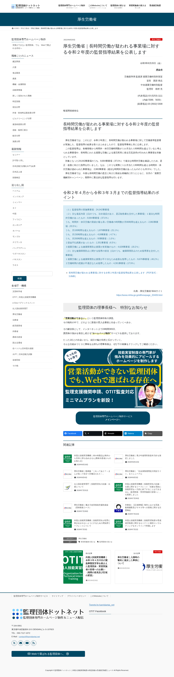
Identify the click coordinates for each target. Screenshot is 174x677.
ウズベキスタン (19, 254)
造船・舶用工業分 (20, 130)
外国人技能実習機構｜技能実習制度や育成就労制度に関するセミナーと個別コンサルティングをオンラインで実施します (143, 523)
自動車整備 (17, 90)
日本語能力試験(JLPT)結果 (24, 166)
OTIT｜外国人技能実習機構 (24, 297)
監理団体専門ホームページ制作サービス (31, 596)
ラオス (15, 265)
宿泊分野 (16, 107)
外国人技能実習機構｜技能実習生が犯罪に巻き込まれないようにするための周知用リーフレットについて (92, 523)
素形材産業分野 (19, 124)
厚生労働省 (156, 39)
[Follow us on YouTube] (27, 643)
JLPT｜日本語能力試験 (22, 354)
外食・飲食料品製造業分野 (24, 113)
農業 (14, 78)
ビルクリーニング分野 (22, 118)
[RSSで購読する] (33, 643)
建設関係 (16, 61)
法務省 (15, 320)
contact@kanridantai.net (29, 636)
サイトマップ (57, 596)
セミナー (16, 155)
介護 (14, 67)
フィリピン (17, 219)
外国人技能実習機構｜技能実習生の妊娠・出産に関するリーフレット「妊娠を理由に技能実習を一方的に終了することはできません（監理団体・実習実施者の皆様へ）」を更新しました (143, 489)
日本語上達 (17, 172)
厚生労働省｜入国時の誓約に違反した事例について (128, 560)
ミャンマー (17, 202)
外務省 (15, 331)
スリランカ (17, 242)
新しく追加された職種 (22, 96)
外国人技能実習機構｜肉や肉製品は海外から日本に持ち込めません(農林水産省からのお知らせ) (92, 458)
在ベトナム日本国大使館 (23, 348)
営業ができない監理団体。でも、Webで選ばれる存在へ (32, 46)
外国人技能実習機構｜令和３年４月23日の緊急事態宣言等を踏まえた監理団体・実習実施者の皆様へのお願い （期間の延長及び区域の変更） (97, 566)
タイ (14, 208)
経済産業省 (17, 326)
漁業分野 (16, 141)
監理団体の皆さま (105, 542)
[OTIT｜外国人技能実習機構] (73, 560)
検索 (20, 278)
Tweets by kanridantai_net (101, 605)
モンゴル (16, 236)
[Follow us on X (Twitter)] (14, 643)
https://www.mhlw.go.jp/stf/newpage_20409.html (139, 295)
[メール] (20, 643)
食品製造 (16, 73)
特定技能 (16, 101)
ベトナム (16, 191)
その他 (15, 366)
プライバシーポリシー (76, 596)
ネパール (16, 231)
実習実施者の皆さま (88, 542)
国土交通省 (17, 343)
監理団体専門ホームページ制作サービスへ (112, 418)
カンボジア (17, 225)
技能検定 (16, 177)
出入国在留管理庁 (20, 308)
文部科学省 (17, 291)
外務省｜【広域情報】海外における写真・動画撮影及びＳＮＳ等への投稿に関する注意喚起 (143, 507)
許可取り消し (18, 160)
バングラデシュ (19, 248)
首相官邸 (16, 360)
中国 (14, 214)
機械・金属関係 (19, 84)
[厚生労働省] (152, 560)
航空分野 (16, 136)
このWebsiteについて (99, 596)
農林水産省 (17, 337)
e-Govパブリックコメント (24, 303)
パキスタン (17, 259)
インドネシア (18, 196)
